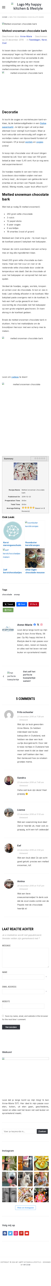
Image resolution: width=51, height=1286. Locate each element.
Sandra (21, 777)
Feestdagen (34, 39)
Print (9, 610)
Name (4, 972)
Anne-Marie (26, 36)
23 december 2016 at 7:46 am (30, 782)
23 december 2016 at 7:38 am (30, 716)
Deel (23, 604)
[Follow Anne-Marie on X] (38, 625)
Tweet (10, 604)
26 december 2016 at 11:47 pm (30, 886)
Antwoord (23, 720)
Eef (19, 845)
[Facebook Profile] (35, 625)
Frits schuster (25, 712)
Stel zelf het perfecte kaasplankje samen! (29, 676)
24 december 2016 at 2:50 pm (30, 850)
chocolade (7, 594)
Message (6, 945)
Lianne (21, 809)
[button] (3, 7)
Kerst (44, 39)
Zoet (4, 43)
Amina (21, 881)
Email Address (9, 987)
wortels (29, 142)
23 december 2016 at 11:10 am (30, 814)
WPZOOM (26, 1265)
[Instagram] (41, 625)
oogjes (39, 142)
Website (6, 1001)
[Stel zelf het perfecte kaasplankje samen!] (13, 676)
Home (4, 17)
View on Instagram (25, 1208)
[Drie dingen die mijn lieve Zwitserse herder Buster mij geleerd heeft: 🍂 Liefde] (25, 1179)
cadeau (15, 377)
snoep (17, 594)
